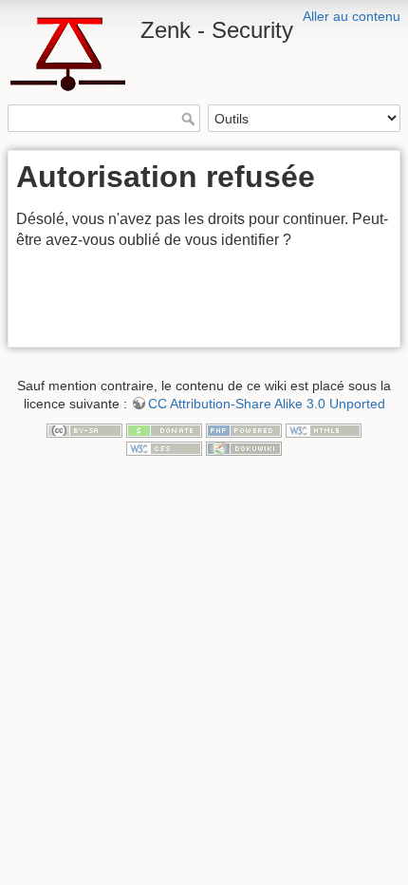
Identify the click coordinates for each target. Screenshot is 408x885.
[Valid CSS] (164, 447)
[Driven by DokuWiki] (244, 447)
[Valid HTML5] (324, 429)
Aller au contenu (351, 16)
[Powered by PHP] (244, 429)
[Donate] (164, 429)
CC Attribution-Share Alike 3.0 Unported (266, 403)
